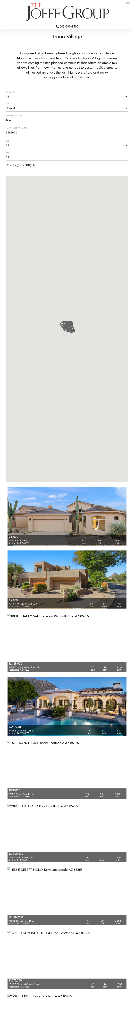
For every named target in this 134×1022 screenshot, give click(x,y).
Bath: (8, 152)
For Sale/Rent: (11, 92)
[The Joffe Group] (67, 21)
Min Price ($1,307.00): (14, 115)
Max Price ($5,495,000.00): (16, 128)
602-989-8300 (67, 26)
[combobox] (67, 96)
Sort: (7, 104)
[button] (71, 330)
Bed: (7, 141)
